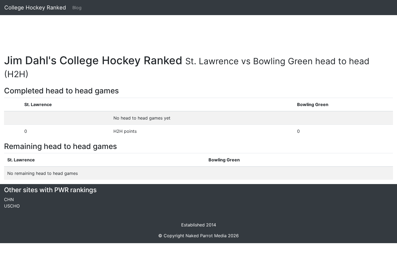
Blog (77, 7)
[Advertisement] (166, 31)
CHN (9, 199)
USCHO (12, 206)
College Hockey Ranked (35, 7)
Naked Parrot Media (206, 235)
